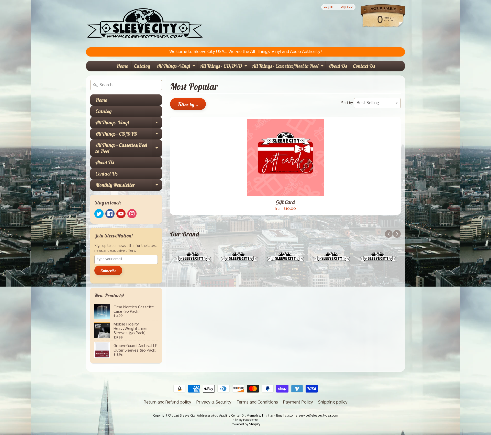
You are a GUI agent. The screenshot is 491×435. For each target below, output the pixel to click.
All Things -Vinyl (176, 67)
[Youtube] (121, 213)
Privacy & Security (213, 402)
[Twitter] (99, 213)
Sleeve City (187, 415)
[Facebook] (110, 213)
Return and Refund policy (167, 402)
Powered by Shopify (245, 424)
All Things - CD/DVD (224, 67)
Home (122, 66)
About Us (337, 66)
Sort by (347, 103)
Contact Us (364, 66)
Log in (328, 7)
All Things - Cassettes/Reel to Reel (288, 67)
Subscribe (108, 270)
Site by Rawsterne (245, 420)
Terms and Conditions (257, 402)
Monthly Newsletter (128, 186)
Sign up (347, 7)
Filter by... (188, 104)
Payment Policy (298, 402)
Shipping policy (333, 402)
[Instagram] (132, 213)
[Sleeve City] (144, 23)
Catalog (142, 66)
